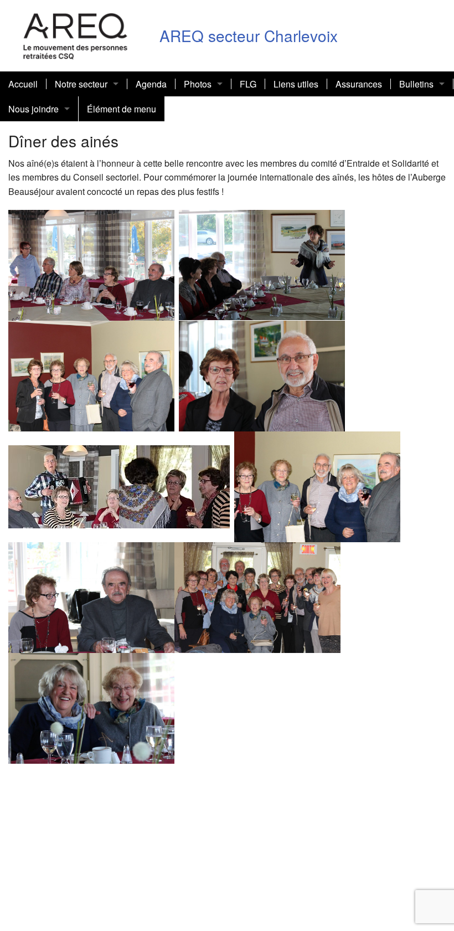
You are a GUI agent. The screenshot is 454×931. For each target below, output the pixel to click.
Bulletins (416, 84)
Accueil (23, 84)
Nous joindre (33, 108)
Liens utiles (296, 84)
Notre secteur (81, 84)
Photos (197, 84)
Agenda (151, 84)
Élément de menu (121, 108)
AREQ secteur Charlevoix (248, 35)
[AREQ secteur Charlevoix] (75, 34)
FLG (248, 84)
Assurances (359, 84)
